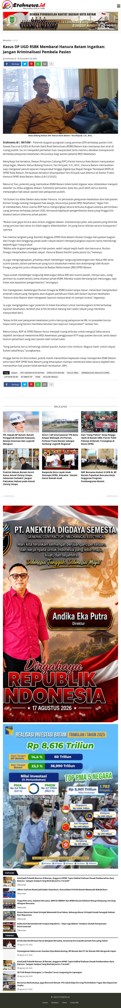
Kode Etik (74, 1002)
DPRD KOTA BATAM (55, 372)
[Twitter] (25, 64)
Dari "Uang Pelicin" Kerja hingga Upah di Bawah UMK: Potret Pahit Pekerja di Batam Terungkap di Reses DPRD (98, 439)
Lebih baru (9, 496)
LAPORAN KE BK (11, 376)
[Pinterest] (31, 64)
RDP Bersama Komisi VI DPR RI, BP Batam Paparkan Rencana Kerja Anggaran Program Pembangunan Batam (99, 477)
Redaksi (55, 1002)
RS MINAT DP (26, 376)
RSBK (38, 376)
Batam (15, 40)
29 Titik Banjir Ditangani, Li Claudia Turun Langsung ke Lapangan (49, 972)
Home (45, 1002)
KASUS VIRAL (73, 372)
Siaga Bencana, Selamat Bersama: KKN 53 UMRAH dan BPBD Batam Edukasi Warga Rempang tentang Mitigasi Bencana (66, 902)
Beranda (7, 40)
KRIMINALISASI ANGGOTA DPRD (95, 372)
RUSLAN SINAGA (50, 376)
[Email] (45, 64)
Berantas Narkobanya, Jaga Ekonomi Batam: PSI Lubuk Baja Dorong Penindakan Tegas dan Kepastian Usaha (67, 984)
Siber (64, 1002)
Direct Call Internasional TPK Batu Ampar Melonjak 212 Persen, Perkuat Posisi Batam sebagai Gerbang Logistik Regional (60, 439)
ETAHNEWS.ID (63, 997)
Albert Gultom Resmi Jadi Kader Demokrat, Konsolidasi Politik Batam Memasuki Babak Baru (62, 889)
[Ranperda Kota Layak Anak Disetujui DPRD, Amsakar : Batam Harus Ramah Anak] (60, 459)
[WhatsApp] (38, 64)
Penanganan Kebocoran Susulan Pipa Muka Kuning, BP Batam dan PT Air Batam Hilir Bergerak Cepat (66, 951)
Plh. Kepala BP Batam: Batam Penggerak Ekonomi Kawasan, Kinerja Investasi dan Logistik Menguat (19, 439)
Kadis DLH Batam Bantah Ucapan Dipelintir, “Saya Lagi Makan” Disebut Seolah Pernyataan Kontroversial (61, 925)
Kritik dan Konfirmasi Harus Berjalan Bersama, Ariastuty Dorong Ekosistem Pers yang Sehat (62, 940)
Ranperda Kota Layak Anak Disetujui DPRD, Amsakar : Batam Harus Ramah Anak (59, 475)
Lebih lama (112, 496)
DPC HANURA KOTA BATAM (32, 372)
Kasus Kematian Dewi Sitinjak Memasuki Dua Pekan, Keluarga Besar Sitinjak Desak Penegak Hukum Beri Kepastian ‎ (66, 913)
